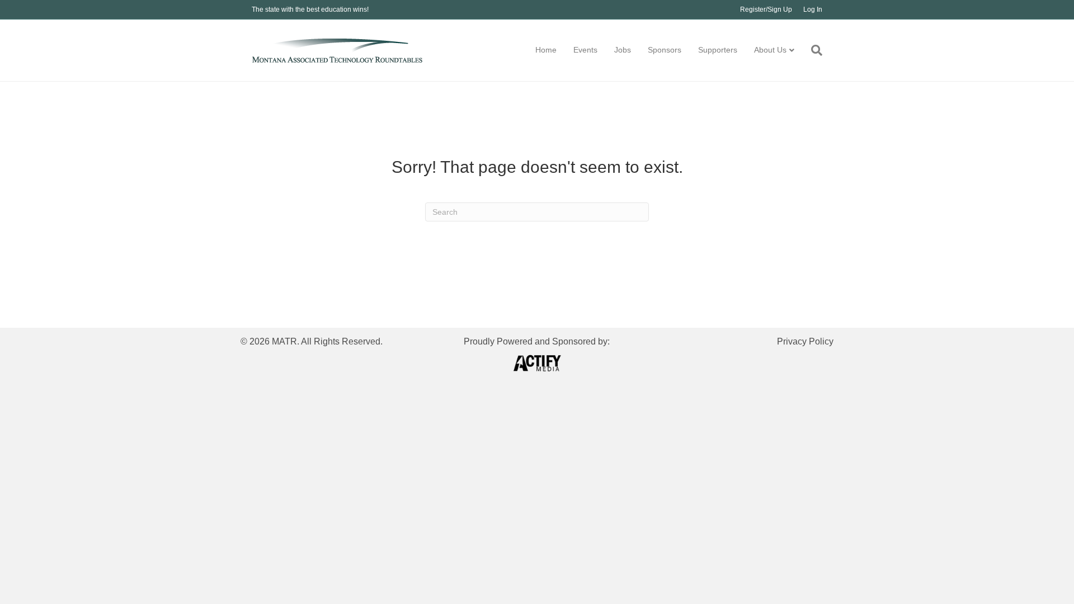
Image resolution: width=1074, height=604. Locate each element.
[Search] (812, 50)
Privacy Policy (805, 341)
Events (585, 49)
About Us (770, 49)
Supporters (717, 49)
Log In (812, 9)
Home (546, 49)
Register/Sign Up (766, 9)
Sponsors (664, 49)
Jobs (622, 49)
